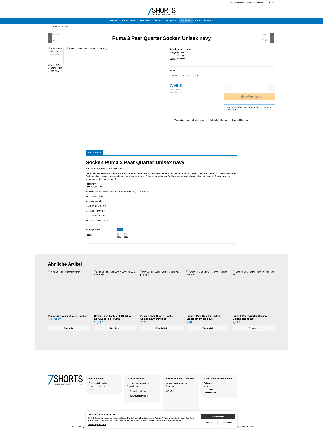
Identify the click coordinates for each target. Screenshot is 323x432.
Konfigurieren (226, 422)
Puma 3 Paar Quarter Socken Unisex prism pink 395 (203, 317)
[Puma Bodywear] (182, 58)
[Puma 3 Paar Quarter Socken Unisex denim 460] (55, 38)
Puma (120, 230)
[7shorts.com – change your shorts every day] (161, 11)
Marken (207, 20)
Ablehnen (209, 422)
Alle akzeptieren (218, 416)
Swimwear (145, 20)
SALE (198, 20)
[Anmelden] (265, 11)
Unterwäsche (128, 20)
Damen (113, 20)
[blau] (119, 236)
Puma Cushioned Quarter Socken (67, 316)
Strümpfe (185, 20)
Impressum (92, 424)
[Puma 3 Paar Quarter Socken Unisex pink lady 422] (267, 38)
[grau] (126, 236)
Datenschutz (101, 424)
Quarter (183, 52)
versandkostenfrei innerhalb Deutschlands (247, 2)
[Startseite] (49, 26)
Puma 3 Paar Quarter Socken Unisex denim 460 (250, 317)
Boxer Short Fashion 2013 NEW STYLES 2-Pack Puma (112, 317)
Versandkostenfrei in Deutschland (189, 119)
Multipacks (171, 20)
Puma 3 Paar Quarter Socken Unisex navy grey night (157, 317)
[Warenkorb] (272, 11)
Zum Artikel (69, 328)
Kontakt (272, 2)
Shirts (157, 20)
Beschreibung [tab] (94, 152)
